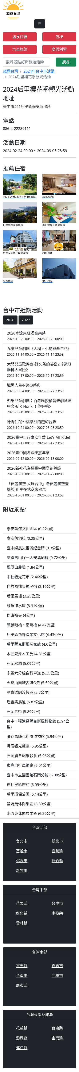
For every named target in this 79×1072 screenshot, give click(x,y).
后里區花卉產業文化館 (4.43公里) (35, 634)
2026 (10, 319)
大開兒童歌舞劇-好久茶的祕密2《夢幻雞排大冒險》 (39, 370)
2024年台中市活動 (39, 71)
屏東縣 (21, 985)
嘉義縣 (21, 965)
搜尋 (66, 61)
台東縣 (57, 1028)
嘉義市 (57, 965)
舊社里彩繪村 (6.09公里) (27, 784)
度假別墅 (59, 49)
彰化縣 (21, 913)
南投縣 (57, 913)
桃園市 (21, 860)
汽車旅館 (19, 49)
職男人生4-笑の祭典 (35, 388)
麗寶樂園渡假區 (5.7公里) (28, 692)
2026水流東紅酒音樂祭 (35, 336)
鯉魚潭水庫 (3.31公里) (25, 605)
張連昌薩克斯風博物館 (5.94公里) (35, 736)
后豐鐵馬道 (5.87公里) (25, 701)
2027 (25, 319)
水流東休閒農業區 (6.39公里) (31, 813)
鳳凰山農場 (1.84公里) (25, 567)
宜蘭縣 (57, 850)
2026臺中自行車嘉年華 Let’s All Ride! (38, 440)
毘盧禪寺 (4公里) (21, 615)
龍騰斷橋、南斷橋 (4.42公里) (31, 624)
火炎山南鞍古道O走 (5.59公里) (32, 682)
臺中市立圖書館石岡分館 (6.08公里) (37, 774)
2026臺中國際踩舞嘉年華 (35, 455)
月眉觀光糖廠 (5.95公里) (27, 746)
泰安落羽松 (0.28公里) (25, 538)
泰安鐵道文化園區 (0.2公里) (30, 528)
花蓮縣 (21, 1028)
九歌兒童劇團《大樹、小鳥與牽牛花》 (39, 351)
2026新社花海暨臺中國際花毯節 (35, 471)
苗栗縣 (21, 903)
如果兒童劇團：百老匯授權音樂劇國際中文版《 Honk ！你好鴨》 (39, 406)
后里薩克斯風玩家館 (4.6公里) (32, 644)
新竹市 (21, 870)
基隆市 (21, 850)
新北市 (57, 841)
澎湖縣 (21, 1037)
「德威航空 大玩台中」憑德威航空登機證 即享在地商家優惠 (38, 489)
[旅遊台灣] (13, 9)
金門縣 (57, 1037)
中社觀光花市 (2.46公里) (27, 576)
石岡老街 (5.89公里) (23, 711)
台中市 (57, 903)
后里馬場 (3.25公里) (23, 596)
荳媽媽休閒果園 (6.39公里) (29, 803)
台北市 (21, 841)
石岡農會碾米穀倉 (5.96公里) (31, 755)
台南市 (21, 975)
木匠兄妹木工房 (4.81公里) (29, 653)
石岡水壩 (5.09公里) (23, 663)
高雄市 (57, 975)
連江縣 (21, 1047)
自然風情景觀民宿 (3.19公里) (31, 586)
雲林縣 (21, 923)
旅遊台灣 (10, 71)
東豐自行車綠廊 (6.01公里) (29, 765)
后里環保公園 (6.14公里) (27, 794)
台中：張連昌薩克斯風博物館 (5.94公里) (38, 724)
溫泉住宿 (19, 36)
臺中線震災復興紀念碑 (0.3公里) (34, 547)
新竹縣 (57, 860)
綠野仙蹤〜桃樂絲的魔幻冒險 (35, 424)
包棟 (59, 36)
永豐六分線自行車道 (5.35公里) (33, 673)
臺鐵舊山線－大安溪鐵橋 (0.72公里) (37, 557)
